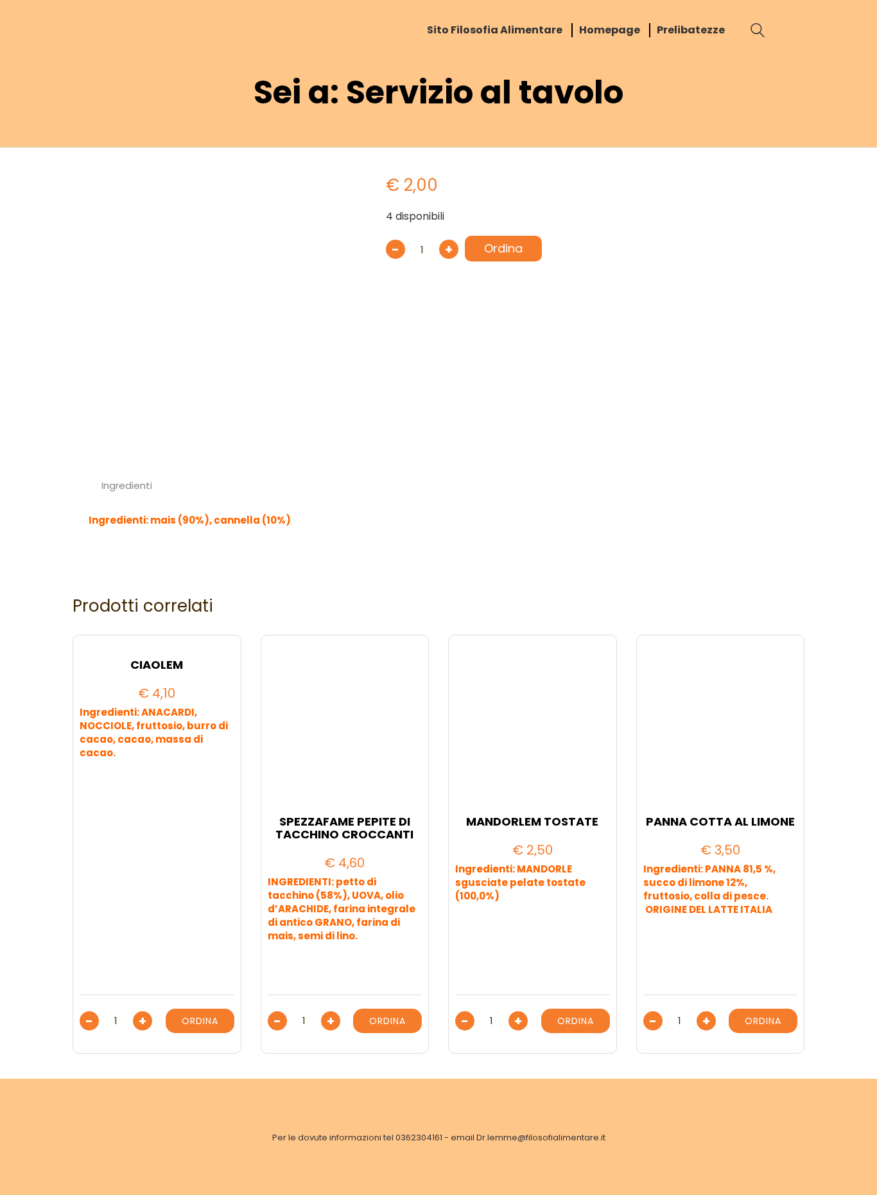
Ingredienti (126, 485)
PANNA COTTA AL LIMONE (720, 821)
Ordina (503, 248)
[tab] (127, 485)
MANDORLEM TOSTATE (532, 821)
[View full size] (94, 181)
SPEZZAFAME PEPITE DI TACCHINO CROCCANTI (344, 828)
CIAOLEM (156, 665)
